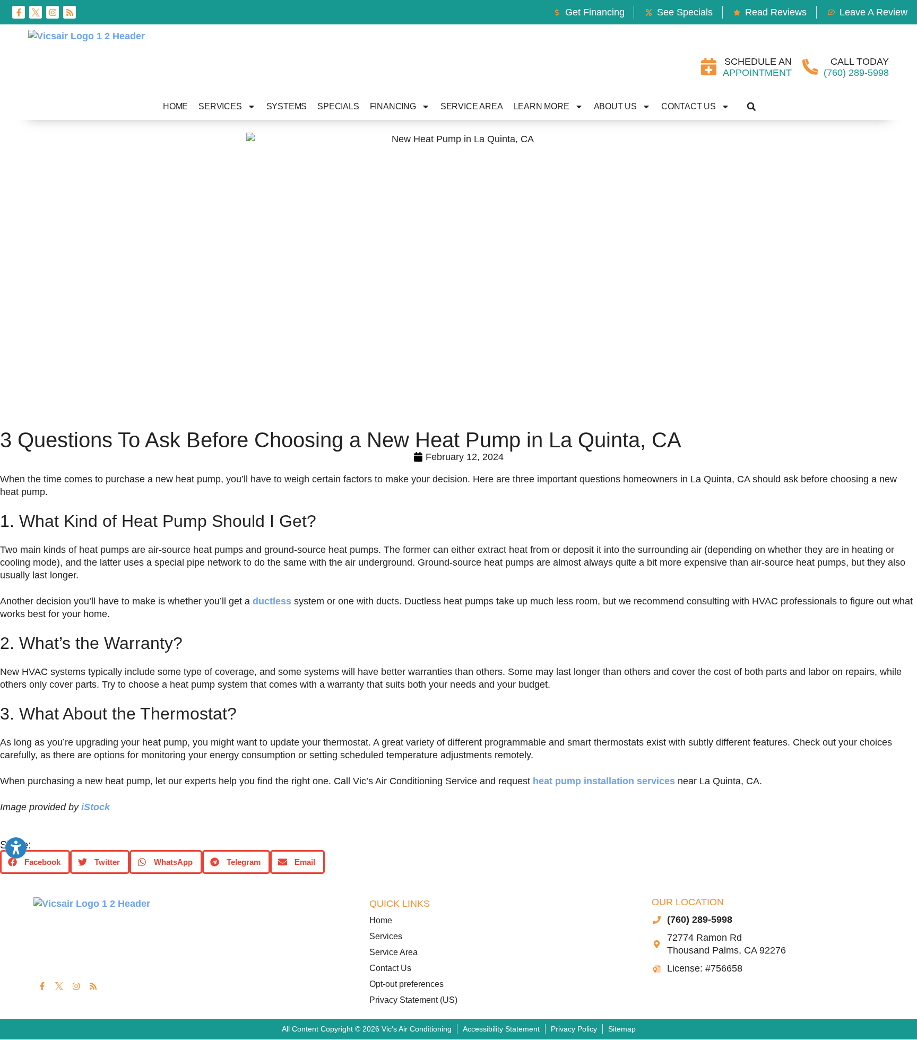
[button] (751, 107)
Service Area (471, 106)
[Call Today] (810, 67)
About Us (615, 106)
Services (219, 106)
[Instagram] (52, 12)
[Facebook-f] (18, 12)
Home (175, 106)
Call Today (860, 61)
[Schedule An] (708, 66)
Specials (338, 106)
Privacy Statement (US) (413, 999)
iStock (95, 807)
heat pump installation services (604, 781)
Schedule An (758, 61)
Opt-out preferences (406, 984)
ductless (272, 601)
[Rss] (69, 12)
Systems (286, 106)
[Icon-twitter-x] (35, 12)
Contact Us (688, 106)
